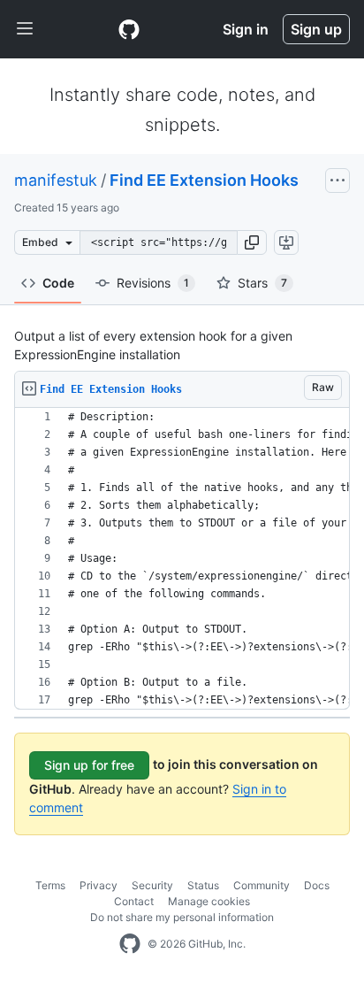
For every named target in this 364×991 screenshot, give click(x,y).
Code (58, 282)
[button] (252, 242)
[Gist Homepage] (129, 29)
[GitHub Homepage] (129, 944)
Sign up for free (89, 764)
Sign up (316, 29)
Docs (317, 885)
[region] (182, 559)
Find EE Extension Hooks (204, 180)
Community (261, 885)
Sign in (246, 29)
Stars (262, 282)
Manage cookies (209, 901)
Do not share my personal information (182, 917)
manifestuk (55, 180)
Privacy (99, 885)
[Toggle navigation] (24, 29)
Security (152, 885)
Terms (50, 885)
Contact (134, 901)
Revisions (153, 282)
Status (203, 885)
